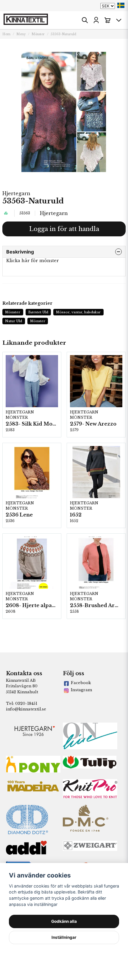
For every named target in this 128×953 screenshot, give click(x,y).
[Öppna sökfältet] (84, 20)
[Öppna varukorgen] (107, 20)
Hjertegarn (16, 193)
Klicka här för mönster (32, 260)
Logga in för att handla (64, 228)
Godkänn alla (64, 921)
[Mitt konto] (96, 20)
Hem (6, 34)
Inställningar (64, 937)
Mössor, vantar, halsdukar (78, 312)
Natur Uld (13, 321)
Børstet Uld (38, 312)
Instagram (81, 689)
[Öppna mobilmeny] (118, 20)
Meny (21, 34)
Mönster (38, 34)
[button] (120, 5)
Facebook (81, 682)
